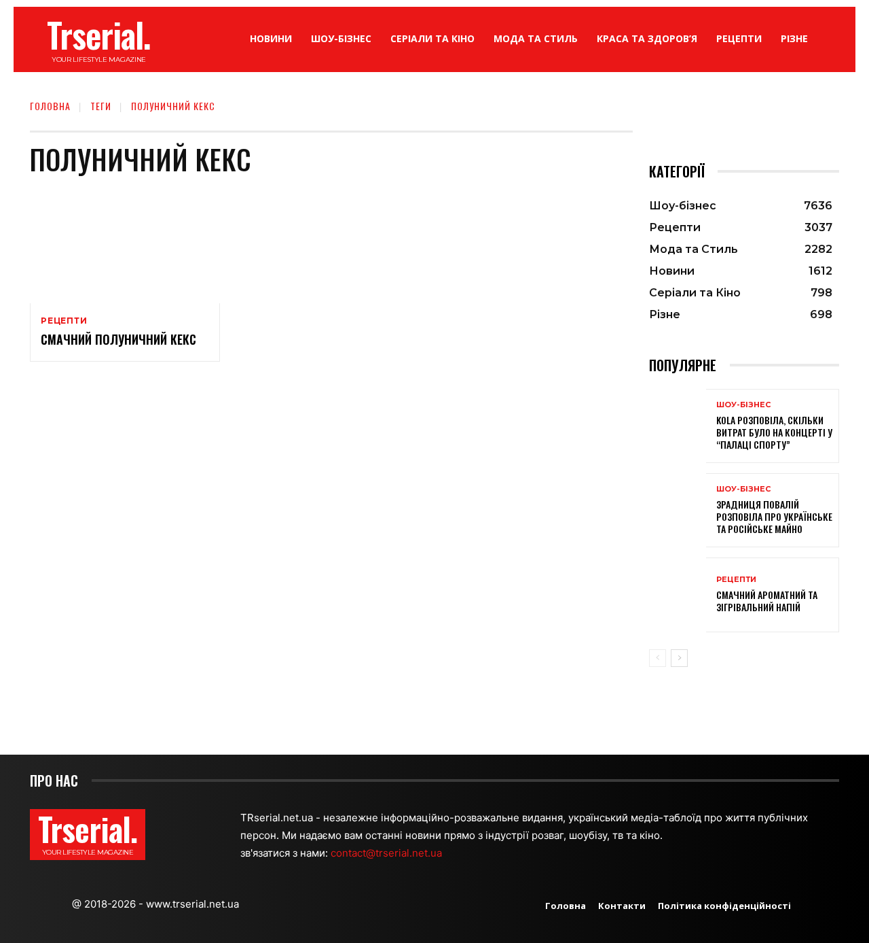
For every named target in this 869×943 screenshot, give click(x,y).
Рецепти (64, 321)
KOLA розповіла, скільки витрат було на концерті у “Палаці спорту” (774, 432)
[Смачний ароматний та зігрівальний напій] (677, 595)
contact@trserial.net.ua (388, 852)
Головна (50, 106)
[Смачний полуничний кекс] (125, 246)
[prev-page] (657, 658)
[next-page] (679, 658)
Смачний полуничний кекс (118, 339)
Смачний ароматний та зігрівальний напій (766, 600)
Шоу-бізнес (743, 405)
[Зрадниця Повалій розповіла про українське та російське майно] (677, 510)
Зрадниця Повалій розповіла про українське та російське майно (774, 516)
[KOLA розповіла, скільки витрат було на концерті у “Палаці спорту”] (677, 426)
